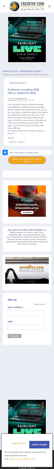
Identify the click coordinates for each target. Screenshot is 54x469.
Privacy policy (15, 458)
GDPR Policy (29, 458)
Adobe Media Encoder (30, 71)
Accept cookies (39, 444)
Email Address (15, 307)
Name (10, 322)
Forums (14, 71)
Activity (6, 71)
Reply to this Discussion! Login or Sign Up (27, 160)
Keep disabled (18, 443)
